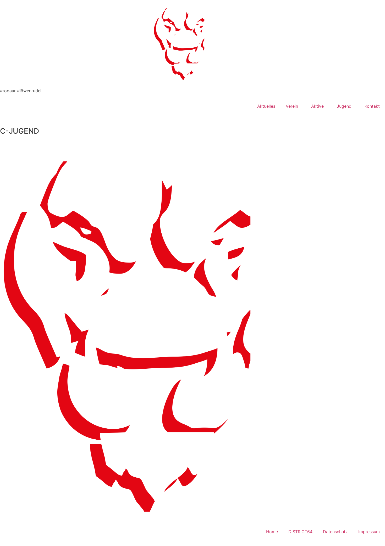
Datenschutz (335, 531)
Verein (292, 106)
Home (272, 531)
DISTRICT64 (300, 531)
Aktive (317, 106)
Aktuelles (266, 106)
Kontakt (372, 106)
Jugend (344, 106)
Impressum (369, 531)
